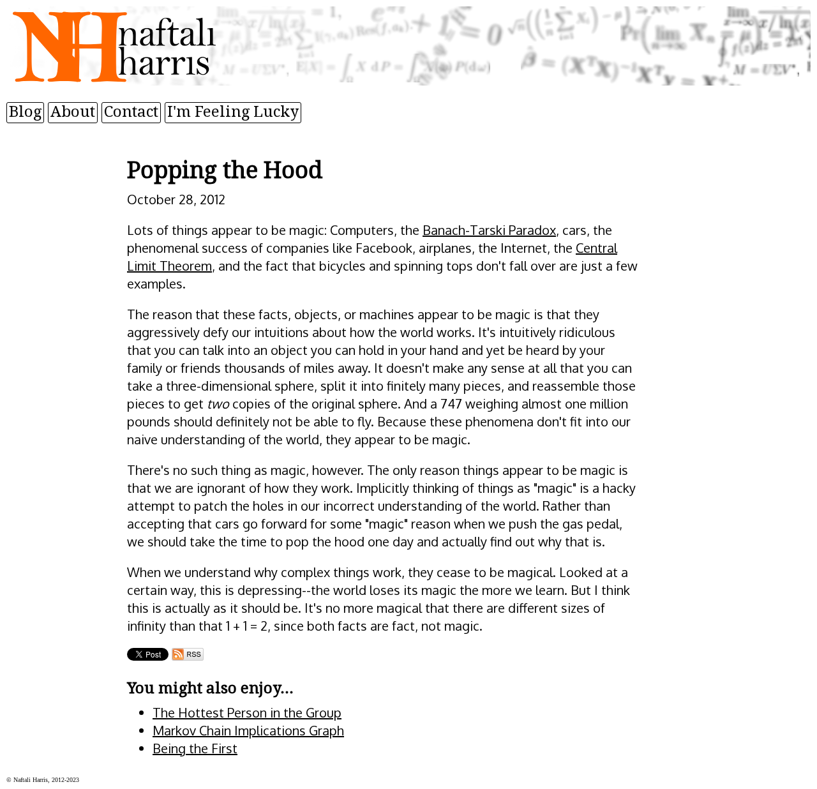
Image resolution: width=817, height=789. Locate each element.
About (72, 112)
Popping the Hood (224, 170)
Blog (25, 112)
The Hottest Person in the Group (247, 712)
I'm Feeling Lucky (233, 112)
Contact (131, 112)
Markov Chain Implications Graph (248, 730)
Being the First (195, 748)
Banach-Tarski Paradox (489, 230)
